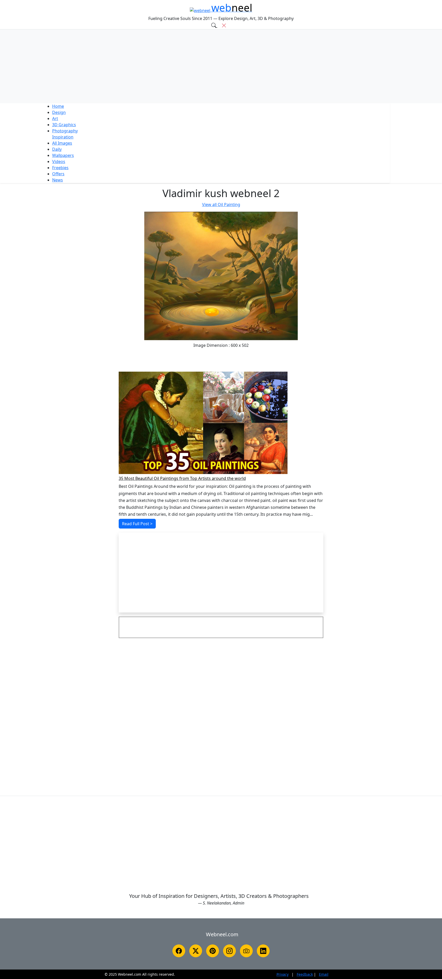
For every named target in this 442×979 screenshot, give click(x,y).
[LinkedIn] (263, 950)
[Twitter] (195, 950)
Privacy (283, 974)
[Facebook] (178, 950)
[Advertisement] (221, 66)
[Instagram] (229, 950)
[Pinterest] (212, 950)
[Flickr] (246, 950)
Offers (58, 174)
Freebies (60, 167)
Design (59, 112)
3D (64, 124)
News (57, 180)
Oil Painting (221, 204)
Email (323, 974)
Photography (65, 131)
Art (55, 118)
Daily (57, 149)
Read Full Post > (137, 523)
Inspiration (62, 137)
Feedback (305, 974)
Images (62, 143)
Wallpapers (63, 155)
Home (58, 106)
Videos (58, 161)
